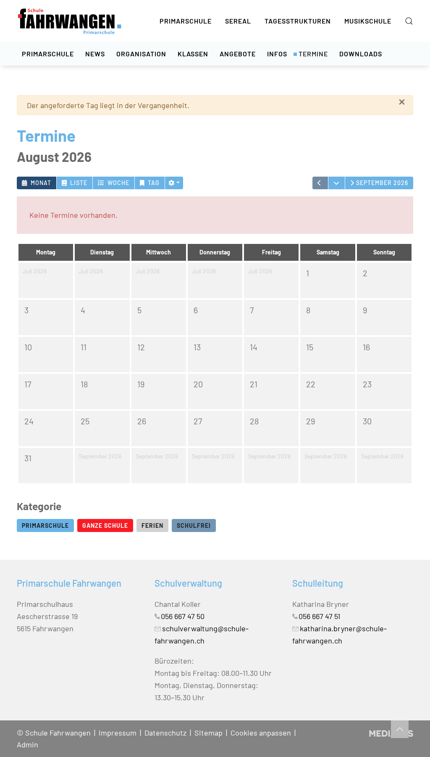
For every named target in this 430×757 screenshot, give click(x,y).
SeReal (238, 21)
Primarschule (186, 21)
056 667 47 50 (183, 616)
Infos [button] (277, 54)
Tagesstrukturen (298, 21)
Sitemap (208, 732)
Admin (27, 744)
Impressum (117, 732)
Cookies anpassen (261, 732)
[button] (409, 21)
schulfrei (194, 525)
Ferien (152, 525)
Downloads (360, 54)
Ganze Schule (105, 525)
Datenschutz (165, 732)
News (95, 54)
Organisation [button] (141, 54)
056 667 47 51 (319, 616)
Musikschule (367, 21)
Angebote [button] (238, 54)
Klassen (193, 54)
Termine (313, 54)
